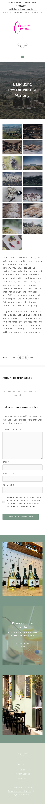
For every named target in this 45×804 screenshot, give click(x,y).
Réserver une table (23, 645)
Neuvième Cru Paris (19, 791)
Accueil (22, 764)
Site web (8, 485)
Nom (6, 462)
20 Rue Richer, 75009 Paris (22, 3)
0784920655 (22, 6)
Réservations (22, 774)
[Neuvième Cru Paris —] (22, 28)
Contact (22, 779)
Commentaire (11, 430)
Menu (22, 769)
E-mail (8, 474)
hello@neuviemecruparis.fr (22, 9)
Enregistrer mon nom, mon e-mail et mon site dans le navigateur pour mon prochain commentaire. (24, 502)
